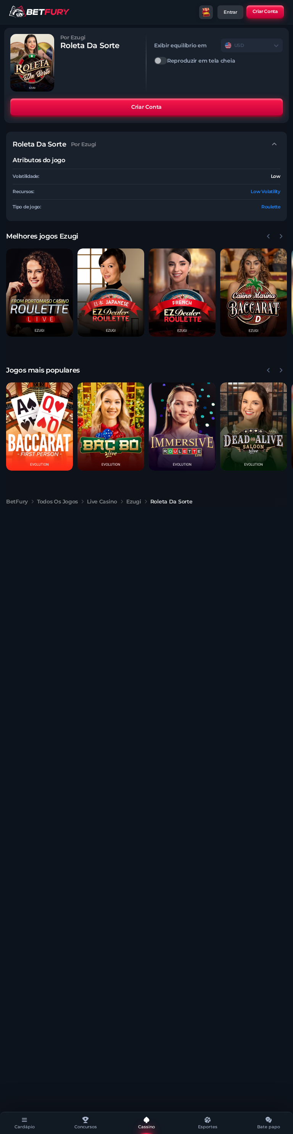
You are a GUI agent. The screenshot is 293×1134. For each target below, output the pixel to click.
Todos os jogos (57, 501)
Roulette (270, 207)
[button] (39, 292)
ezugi (133, 501)
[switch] (218, 61)
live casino (102, 501)
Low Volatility (265, 191)
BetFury (17, 501)
